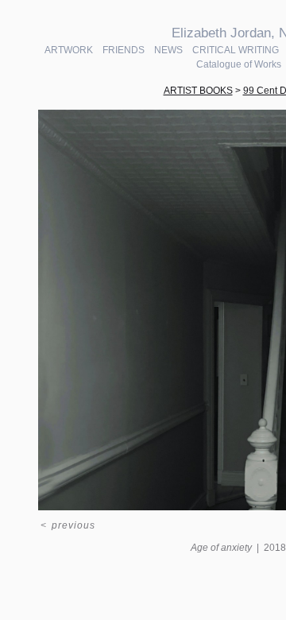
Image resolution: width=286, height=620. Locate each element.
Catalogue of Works (238, 64)
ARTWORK (68, 50)
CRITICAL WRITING (235, 50)
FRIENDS (123, 50)
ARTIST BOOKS (198, 90)
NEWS (168, 50)
